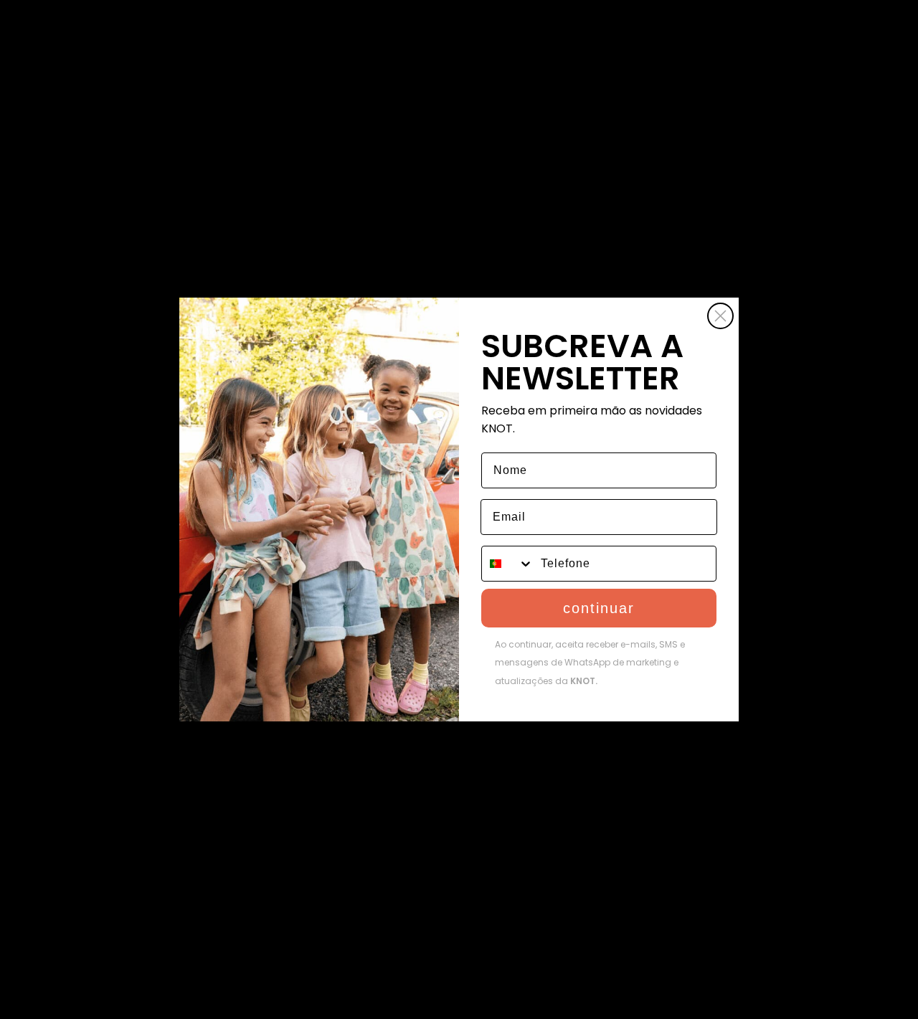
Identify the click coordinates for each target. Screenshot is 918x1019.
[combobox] (508, 563)
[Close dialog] (720, 315)
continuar (599, 608)
